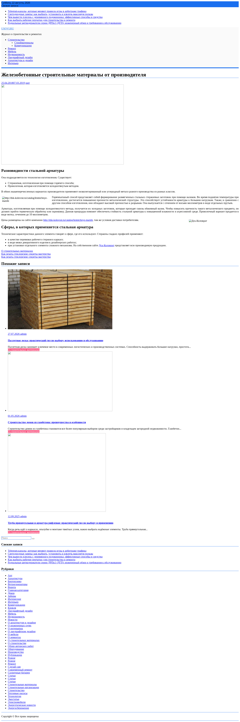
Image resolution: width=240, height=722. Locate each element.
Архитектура (15, 578)
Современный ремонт (20, 669)
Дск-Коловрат (106, 245)
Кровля (12, 607)
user (27, 82)
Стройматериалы (23, 42)
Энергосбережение (18, 708)
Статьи (12, 675)
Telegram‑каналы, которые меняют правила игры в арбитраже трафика (47, 11)
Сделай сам (14, 666)
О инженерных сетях (19, 625)
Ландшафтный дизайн (20, 57)
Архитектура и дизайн (20, 60)
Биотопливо (14, 581)
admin (23, 334)
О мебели (13, 634)
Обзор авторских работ (21, 646)
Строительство (16, 39)
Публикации (15, 655)
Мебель (12, 51)
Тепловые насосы (17, 693)
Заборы (12, 596)
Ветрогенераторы (17, 584)
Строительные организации (23, 687)
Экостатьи (13, 699)
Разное (11, 658)
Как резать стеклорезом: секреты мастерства (26, 254)
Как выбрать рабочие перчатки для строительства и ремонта (41, 20)
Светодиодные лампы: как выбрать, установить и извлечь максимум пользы (50, 14)
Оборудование (16, 649)
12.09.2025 (14, 516)
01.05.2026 (14, 416)
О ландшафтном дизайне (22, 631)
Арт (10, 575)
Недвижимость (16, 54)
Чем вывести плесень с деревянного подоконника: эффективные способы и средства (55, 17)
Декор (11, 593)
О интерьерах (15, 628)
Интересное (14, 599)
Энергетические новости (22, 705)
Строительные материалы (22, 684)
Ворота (12, 587)
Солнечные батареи (19, 672)
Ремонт (12, 48)
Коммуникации (23, 45)
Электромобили (17, 702)
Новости (12, 619)
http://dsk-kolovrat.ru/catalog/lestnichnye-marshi (68, 220)
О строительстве (17, 643)
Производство (16, 652)
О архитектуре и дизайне (22, 622)
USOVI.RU (7, 28)
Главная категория (18, 590)
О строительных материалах (17, 251)
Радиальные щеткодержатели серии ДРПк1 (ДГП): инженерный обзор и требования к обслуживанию (64, 23)
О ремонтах (14, 637)
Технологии (14, 696)
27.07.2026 (14, 334)
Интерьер (13, 63)
